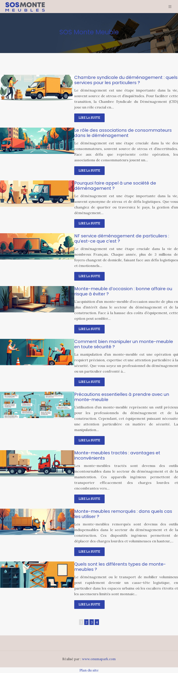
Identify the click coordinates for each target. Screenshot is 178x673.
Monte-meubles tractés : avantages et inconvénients (117, 455)
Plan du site (89, 670)
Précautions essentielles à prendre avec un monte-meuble (121, 397)
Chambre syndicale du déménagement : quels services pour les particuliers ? (126, 80)
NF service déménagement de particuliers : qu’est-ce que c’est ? (121, 238)
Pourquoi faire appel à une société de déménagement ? (115, 185)
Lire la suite (89, 118)
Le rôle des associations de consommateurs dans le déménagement (123, 132)
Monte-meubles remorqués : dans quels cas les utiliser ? (123, 514)
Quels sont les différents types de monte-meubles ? (120, 566)
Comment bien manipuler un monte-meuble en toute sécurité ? (123, 344)
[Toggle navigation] (170, 6)
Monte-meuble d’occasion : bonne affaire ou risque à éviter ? (123, 291)
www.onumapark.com (99, 659)
